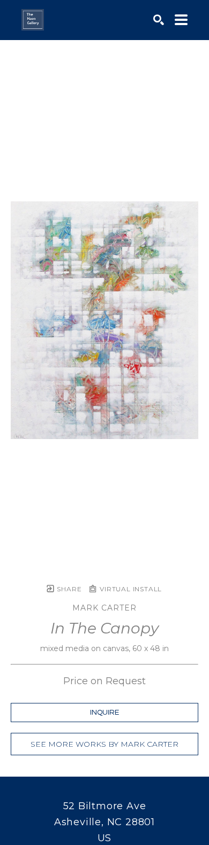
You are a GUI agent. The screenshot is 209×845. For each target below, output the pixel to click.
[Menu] (181, 19)
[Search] (158, 19)
